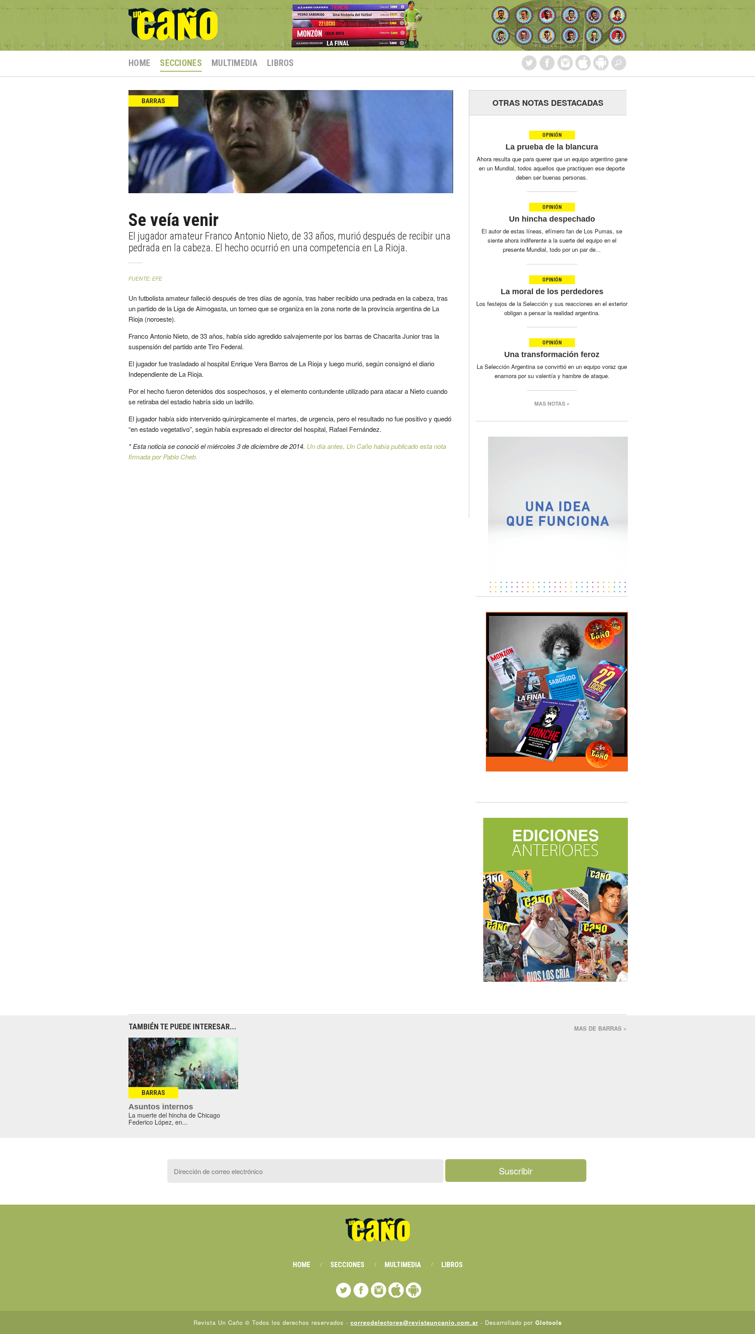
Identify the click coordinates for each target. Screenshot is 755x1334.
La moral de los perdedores (552, 291)
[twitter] (529, 62)
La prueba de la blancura (552, 146)
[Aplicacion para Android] (601, 62)
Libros (280, 63)
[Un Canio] (173, 36)
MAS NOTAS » (552, 403)
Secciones (181, 63)
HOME (139, 63)
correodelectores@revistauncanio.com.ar (414, 1322)
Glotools (548, 1322)
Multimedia (234, 63)
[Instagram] (565, 62)
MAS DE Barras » (600, 1028)
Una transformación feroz (551, 354)
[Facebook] (547, 62)
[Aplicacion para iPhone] (583, 62)
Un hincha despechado (552, 219)
